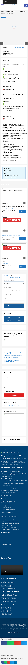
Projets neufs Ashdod (6, 610)
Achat (9, 317)
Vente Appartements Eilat (6, 586)
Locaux (19, 320)
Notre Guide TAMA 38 (7, 476)
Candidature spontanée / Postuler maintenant (9, 516)
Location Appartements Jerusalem (9, 595)
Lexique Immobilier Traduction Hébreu (10, 523)
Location (19, 317)
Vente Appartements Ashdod (7, 583)
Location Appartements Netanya (8, 598)
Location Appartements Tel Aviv (8, 594)
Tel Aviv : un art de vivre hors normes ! (11, 357)
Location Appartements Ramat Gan (9, 600)
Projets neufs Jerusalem (6, 609)
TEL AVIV (4, 234)
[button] (4, 643)
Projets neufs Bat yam (6, 614)
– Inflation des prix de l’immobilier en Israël (10, 471)
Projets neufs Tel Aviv (6, 607)
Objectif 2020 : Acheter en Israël (10, 358)
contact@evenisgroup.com (9, 509)
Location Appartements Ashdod (8, 597)
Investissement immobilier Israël (9, 527)
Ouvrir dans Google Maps (19, 47)
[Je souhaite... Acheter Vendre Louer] (14, 283)
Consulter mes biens (15, 277)
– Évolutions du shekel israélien (8, 492)
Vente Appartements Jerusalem (8, 582)
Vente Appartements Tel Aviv (7, 581)
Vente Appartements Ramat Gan (8, 588)
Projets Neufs (8, 320)
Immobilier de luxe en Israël (8, 520)
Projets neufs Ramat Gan (6, 613)
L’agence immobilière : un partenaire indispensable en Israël (11, 361)
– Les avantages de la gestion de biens (9, 487)
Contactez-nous (7, 513)
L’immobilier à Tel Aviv (7, 478)
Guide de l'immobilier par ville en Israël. (10, 521)
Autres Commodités (9, 391)
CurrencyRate (6, 545)
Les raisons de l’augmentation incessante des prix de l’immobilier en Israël (13, 353)
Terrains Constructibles (7, 525)
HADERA (4, 261)
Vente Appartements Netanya (7, 585)
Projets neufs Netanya (6, 611)
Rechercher (14, 395)
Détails (21, 211)
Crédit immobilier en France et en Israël (10, 529)
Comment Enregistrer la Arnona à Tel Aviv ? (13, 355)
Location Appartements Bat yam (8, 601)
